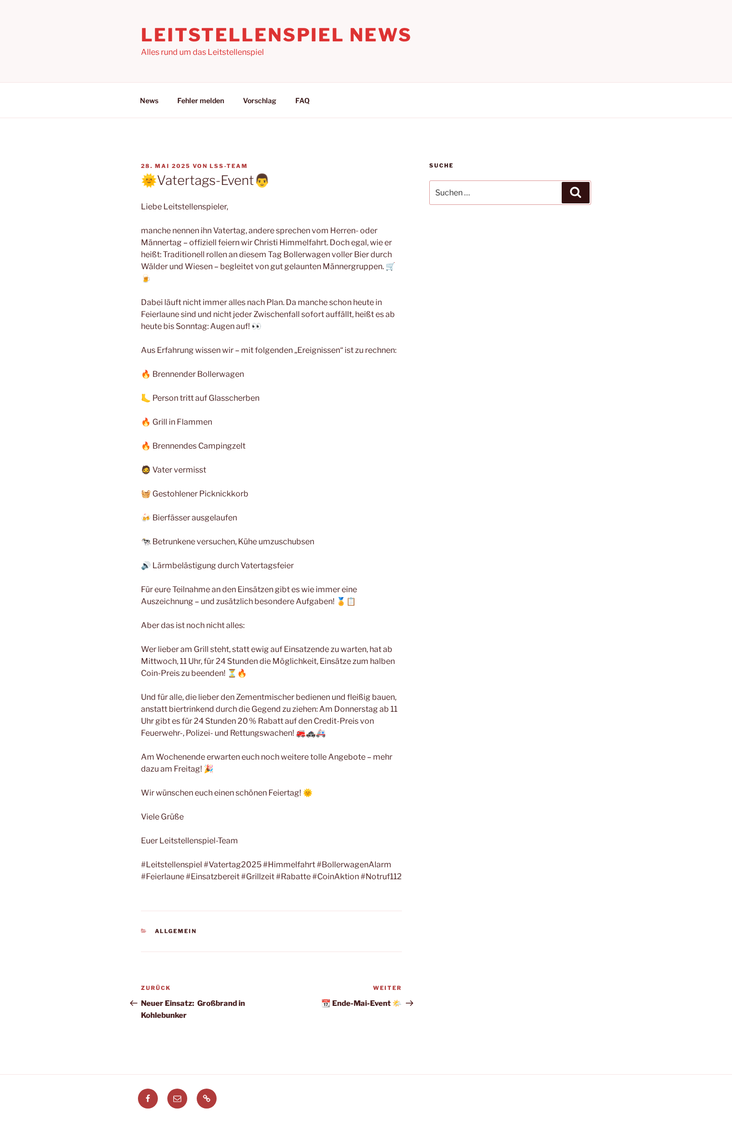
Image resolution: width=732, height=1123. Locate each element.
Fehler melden (200, 100)
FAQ (302, 100)
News (149, 100)
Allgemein (176, 931)
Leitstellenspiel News (276, 35)
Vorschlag (259, 100)
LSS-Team (229, 165)
